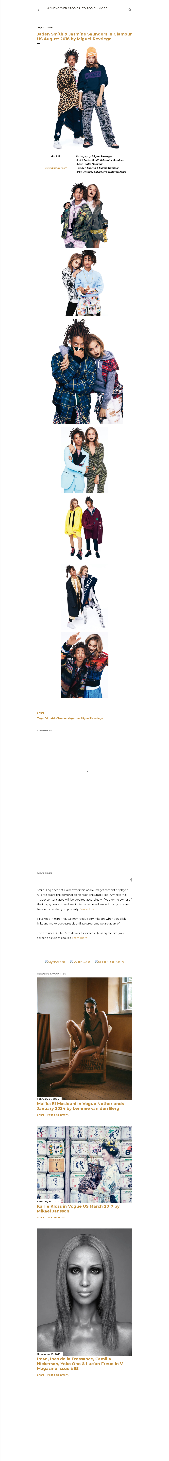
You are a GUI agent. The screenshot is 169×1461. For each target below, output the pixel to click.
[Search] (130, 9)
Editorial (89, 8)
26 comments (56, 1217)
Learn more (79, 938)
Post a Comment (57, 1114)
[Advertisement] (84, 840)
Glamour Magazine (68, 718)
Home (51, 8)
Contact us (87, 909)
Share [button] (40, 712)
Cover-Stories (68, 8)
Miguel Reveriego (92, 718)
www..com (56, 168)
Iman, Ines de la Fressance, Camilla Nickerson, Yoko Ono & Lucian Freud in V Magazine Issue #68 (80, 1364)
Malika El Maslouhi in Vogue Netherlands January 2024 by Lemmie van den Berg (80, 1106)
